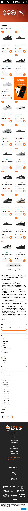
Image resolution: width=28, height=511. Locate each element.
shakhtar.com (10, 459)
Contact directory (14, 436)
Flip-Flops (4, 314)
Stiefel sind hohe (5, 289)
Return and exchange (14, 442)
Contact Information (14, 432)
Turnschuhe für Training (6, 282)
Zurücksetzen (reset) (8, 417)
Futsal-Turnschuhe (5, 294)
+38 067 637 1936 (14, 451)
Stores (14, 446)
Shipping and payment (14, 440)
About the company (14, 434)
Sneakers (4, 285)
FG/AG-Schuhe (5, 302)
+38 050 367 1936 (14, 453)
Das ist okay (23, 509)
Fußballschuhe (5, 306)
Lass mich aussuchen (5, 509)
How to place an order (14, 448)
